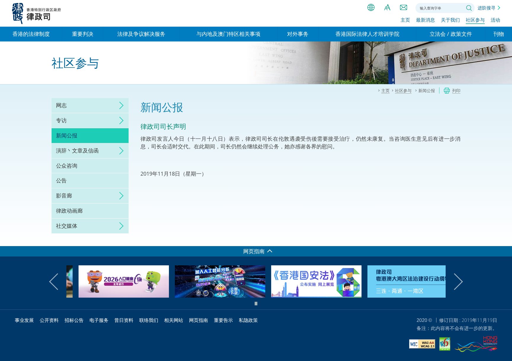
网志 (61, 105)
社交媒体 (66, 225)
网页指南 (198, 320)
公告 (61, 180)
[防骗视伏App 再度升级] (208, 295)
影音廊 (64, 195)
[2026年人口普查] (111, 295)
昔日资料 (123, 320)
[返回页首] (504, 238)
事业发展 (24, 320)
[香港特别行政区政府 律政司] (36, 13)
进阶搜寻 (486, 8)
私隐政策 (248, 320)
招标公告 (74, 320)
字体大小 (387, 7)
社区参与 (475, 20)
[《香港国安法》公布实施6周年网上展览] (304, 295)
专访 (61, 120)
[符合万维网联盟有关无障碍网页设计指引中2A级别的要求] (422, 344)
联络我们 (403, 7)
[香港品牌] (476, 345)
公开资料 (49, 320)
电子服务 (98, 320)
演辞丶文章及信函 (77, 150)
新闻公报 (66, 135)
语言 (371, 7)
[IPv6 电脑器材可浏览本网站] (444, 344)
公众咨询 (66, 165)
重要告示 (223, 320)
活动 (495, 20)
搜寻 (469, 8)
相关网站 (173, 320)
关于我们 (450, 20)
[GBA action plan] (400, 295)
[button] (57, 282)
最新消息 (425, 20)
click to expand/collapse (120, 105)
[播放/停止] (256, 303)
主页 (405, 20)
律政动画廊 (69, 210)
